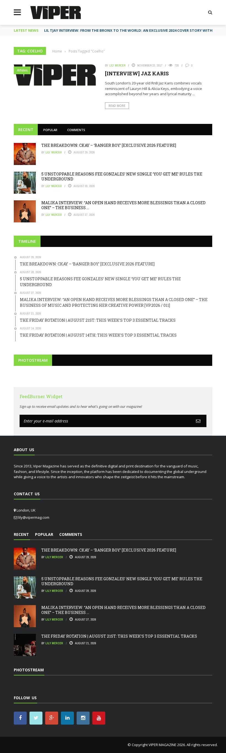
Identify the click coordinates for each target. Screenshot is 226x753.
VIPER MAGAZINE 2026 (167, 744)
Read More (117, 106)
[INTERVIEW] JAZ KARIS (137, 73)
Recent (25, 129)
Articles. (22, 70)
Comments (76, 130)
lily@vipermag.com (33, 517)
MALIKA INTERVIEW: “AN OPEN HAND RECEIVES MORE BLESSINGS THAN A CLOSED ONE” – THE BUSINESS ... (123, 205)
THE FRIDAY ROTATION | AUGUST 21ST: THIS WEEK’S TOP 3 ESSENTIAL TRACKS (119, 636)
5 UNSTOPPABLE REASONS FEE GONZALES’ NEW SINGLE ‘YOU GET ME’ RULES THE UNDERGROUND (121, 176)
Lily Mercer (117, 65)
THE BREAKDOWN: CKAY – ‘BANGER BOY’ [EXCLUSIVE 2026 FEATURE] (108, 145)
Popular (50, 130)
